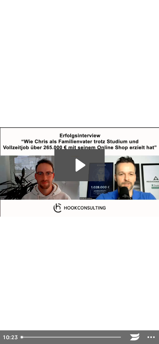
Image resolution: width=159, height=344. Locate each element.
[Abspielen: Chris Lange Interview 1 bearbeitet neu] (79, 165)
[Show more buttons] (151, 337)
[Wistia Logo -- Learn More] (135, 337)
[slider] (72, 337)
